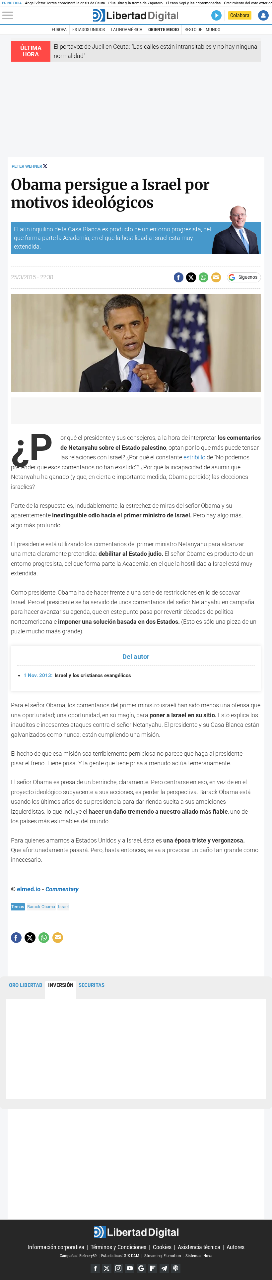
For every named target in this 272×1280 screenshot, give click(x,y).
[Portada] (135, 15)
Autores (235, 1247)
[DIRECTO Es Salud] (216, 15)
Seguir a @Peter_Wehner (45, 166)
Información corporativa (56, 1247)
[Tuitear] (191, 277)
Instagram (118, 1268)
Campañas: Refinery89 (78, 1255)
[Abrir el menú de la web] (46, 16)
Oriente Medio (163, 29)
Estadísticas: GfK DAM (120, 1255)
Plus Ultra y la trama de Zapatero (135, 3)
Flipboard (153, 1268)
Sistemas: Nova (198, 1255)
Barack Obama (41, 906)
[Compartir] (178, 277)
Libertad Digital (136, 1232)
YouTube (129, 1268)
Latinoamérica (126, 29)
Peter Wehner (27, 166)
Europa (59, 29)
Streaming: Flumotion (162, 1255)
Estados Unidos (88, 29)
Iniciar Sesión (263, 15)
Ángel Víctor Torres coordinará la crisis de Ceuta (65, 3)
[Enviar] (203, 277)
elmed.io (28, 889)
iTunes (175, 1268)
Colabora (239, 15)
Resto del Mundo (202, 29)
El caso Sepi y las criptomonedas (193, 3)
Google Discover (141, 1268)
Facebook (95, 1268)
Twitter (106, 1268)
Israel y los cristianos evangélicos (77, 675)
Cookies (162, 1247)
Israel (63, 906)
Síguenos (247, 277)
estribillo (194, 457)
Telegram (164, 1268)
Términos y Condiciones (118, 1247)
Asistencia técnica (199, 1247)
